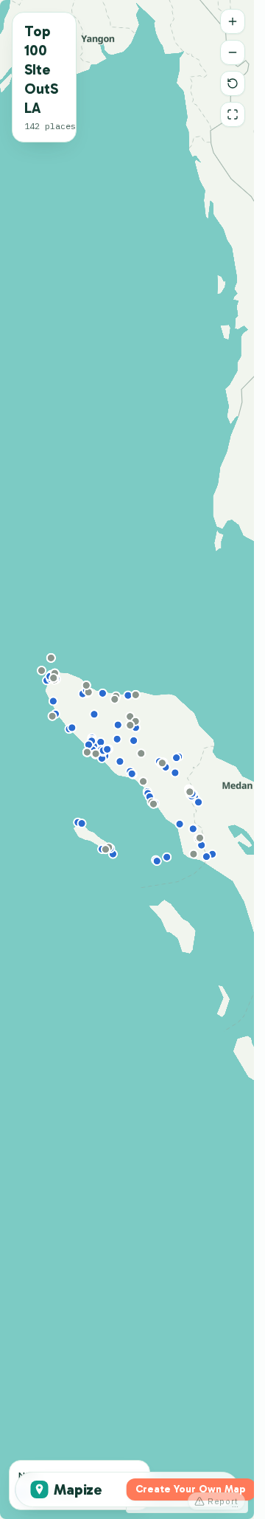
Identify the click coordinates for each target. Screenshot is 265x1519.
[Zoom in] (232, 21)
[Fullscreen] (232, 114)
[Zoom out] (232, 52)
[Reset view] (232, 83)
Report (223, 1501)
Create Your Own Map (190, 1489)
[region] (127, 759)
